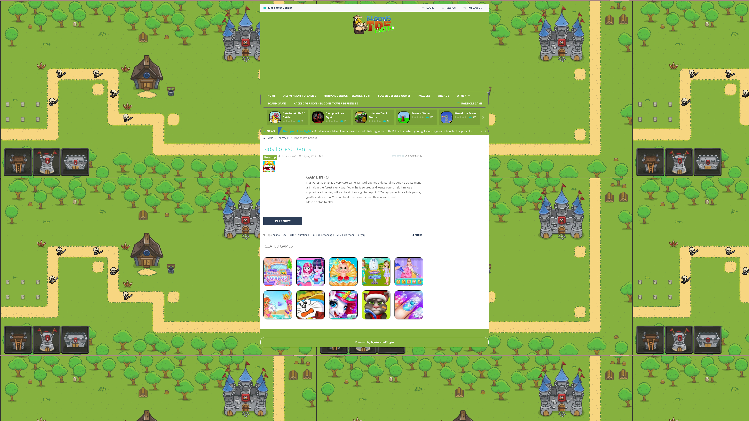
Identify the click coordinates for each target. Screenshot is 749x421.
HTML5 (337, 235)
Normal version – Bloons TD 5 (347, 95)
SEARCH (451, 7)
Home (271, 95)
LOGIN (430, 7)
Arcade (443, 95)
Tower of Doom (421, 113)
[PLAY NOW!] (275, 117)
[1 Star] (393, 156)
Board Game (276, 103)
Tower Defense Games (394, 95)
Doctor (292, 235)
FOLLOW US (475, 7)
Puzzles (424, 95)
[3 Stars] (398, 156)
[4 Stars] (400, 156)
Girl (318, 235)
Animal (276, 235)
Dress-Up (283, 138)
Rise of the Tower (465, 113)
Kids (344, 235)
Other (461, 95)
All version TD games (299, 95)
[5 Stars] (403, 156)
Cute (284, 235)
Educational (303, 235)
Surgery (361, 235)
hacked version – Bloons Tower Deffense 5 (326, 103)
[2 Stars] (395, 156)
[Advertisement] (415, 61)
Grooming (326, 235)
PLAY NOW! (283, 221)
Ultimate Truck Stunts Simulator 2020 (309, 131)
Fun (313, 235)
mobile (352, 235)
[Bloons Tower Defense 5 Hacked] (374, 24)
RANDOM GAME (472, 103)
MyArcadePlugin (382, 342)
